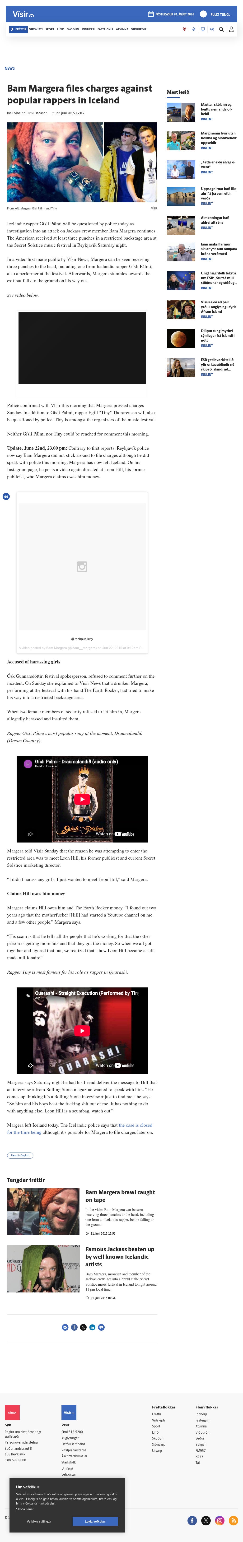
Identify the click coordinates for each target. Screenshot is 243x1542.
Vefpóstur (68, 1475)
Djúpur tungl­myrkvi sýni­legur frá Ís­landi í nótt (217, 336)
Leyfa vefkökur (95, 1521)
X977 (199, 1457)
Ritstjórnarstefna (73, 1450)
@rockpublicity (82, 639)
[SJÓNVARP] (203, 29)
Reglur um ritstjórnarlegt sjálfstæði (23, 1435)
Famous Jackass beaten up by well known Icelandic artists (119, 1257)
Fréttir (156, 1414)
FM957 (201, 1451)
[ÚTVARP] (212, 29)
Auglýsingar (70, 1438)
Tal (198, 1463)
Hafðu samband (73, 1444)
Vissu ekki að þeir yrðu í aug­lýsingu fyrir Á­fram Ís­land (218, 307)
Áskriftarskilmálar (74, 1456)
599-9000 (19, 1460)
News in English (20, 1155)
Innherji (201, 1414)
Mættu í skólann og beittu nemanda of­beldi (216, 109)
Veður (200, 1438)
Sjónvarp (158, 1445)
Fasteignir (203, 1420)
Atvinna (201, 1426)
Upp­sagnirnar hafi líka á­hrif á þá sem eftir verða (219, 193)
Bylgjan (201, 1445)
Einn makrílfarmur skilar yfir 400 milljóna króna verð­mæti (219, 249)
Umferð (67, 1469)
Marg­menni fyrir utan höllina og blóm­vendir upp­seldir (219, 138)
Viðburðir (203, 1433)
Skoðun (158, 1438)
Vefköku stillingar (39, 1521)
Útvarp (157, 1451)
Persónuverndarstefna (21, 1443)
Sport (156, 1426)
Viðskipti (158, 1420)
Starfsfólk (68, 1462)
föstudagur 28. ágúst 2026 (175, 14)
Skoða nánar (24, 1509)
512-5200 (76, 1432)
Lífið (155, 1433)
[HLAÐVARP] (193, 29)
